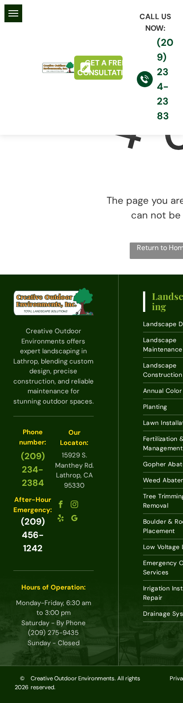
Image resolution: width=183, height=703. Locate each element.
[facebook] (60, 505)
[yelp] (60, 519)
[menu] (13, 13)
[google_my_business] (74, 519)
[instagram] (74, 505)
